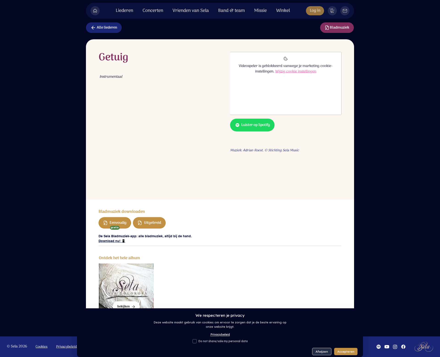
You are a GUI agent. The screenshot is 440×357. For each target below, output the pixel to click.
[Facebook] (403, 346)
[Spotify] (378, 346)
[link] (332, 10)
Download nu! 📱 (112, 241)
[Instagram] (395, 346)
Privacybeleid (66, 346)
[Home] (95, 10)
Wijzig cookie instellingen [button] (295, 72)
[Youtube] (387, 346)
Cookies (41, 346)
